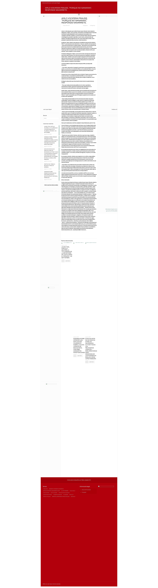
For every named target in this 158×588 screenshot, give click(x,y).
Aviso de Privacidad (86, 489)
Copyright (84, 492)
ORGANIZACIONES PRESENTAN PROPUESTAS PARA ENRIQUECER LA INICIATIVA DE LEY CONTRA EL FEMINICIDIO (51, 174)
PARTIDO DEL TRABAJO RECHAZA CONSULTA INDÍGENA (49, 166)
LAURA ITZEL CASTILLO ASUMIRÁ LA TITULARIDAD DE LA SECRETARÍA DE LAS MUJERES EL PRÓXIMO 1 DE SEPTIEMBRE (51, 129)
